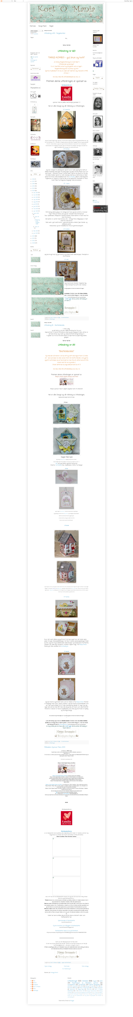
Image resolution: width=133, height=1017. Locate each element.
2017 (33, 181)
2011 (33, 238)
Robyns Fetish (63, 459)
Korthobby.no (64, 646)
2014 (33, 188)
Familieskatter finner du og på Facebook (66, 931)
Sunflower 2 (54, 588)
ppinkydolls (93, 995)
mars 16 (37, 217)
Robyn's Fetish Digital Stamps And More (60, 775)
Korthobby (72, 177)
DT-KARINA (66, 229)
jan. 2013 (35, 233)
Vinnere (85, 981)
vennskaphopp (70, 997)
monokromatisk (79, 995)
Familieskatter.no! (66, 85)
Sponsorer (72, 989)
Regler (51, 26)
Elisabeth (35, 984)
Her (56, 463)
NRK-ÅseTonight (75, 994)
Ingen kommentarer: (66, 962)
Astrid (34, 983)
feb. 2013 (35, 231)
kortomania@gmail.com (63, 724)
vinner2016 (82, 985)
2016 (33, 184)
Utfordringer (52, 319)
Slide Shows (86, 994)
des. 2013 (35, 193)
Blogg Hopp (81, 989)
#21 (74, 992)
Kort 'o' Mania (95, 992)
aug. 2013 (35, 202)
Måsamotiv (51, 590)
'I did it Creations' (66, 793)
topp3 (94, 981)
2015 (33, 186)
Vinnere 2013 (82, 991)
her (56, 793)
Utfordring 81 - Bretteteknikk (54, 325)
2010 (33, 241)
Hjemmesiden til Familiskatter (66, 921)
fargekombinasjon (97, 994)
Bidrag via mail (89, 986)
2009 (33, 243)
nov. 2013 (35, 195)
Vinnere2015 (71, 985)
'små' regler (68, 299)
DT (76, 991)
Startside (33, 26)
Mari (34, 988)
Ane (34, 981)
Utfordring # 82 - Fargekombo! (54, 33)
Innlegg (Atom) (54, 972)
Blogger (72, 1001)
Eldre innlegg (85, 966)
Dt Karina (66, 597)
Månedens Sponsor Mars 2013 (54, 747)
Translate (35, 34)
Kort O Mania (36, 986)
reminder (99, 995)
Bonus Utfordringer (84, 988)
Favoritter (89, 989)
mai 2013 (35, 209)
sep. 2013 (35, 199)
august (91, 994)
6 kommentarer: (65, 317)
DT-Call (93, 988)
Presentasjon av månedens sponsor (85, 983)
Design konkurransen (92, 991)
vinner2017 (100, 988)
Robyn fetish (83, 644)
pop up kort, (62, 511)
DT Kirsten (66, 149)
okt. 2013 (35, 197)
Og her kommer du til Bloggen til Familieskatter (66, 926)
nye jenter (87, 995)
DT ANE (66, 260)
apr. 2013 (35, 211)
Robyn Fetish (80, 702)
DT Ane (66, 468)
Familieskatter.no (66, 831)
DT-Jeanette (66, 110)
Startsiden (66, 966)
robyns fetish (66, 513)
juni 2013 (35, 206)
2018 (33, 179)
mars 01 (37, 227)
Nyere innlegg (48, 966)
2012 (33, 236)
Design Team (43, 26)
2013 (33, 191)
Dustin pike (73, 588)
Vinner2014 (75, 986)
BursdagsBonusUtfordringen (85, 992)
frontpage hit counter (33, 61)
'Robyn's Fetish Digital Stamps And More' (66, 377)
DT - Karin (66, 184)
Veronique (35, 990)
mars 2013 (36, 213)
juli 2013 (35, 204)
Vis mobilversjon (66, 969)
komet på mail (71, 995)
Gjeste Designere (94, 985)
